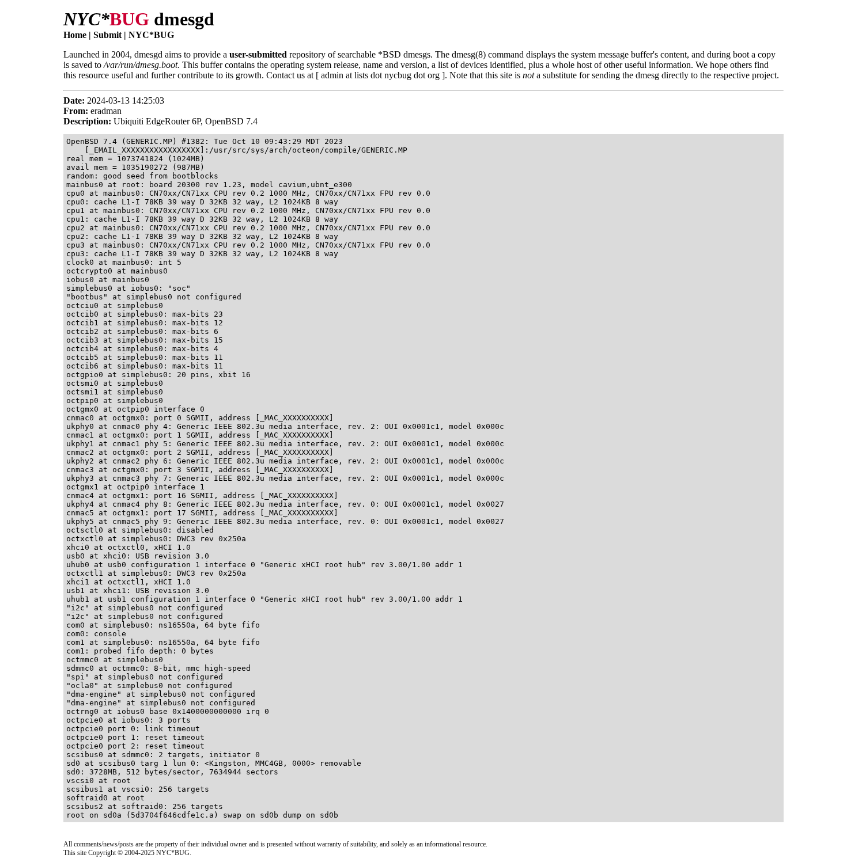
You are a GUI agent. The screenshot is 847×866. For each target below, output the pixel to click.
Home (74, 35)
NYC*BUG (151, 35)
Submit (107, 35)
